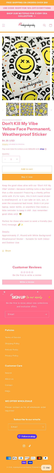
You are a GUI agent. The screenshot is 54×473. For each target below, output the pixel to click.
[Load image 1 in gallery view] (12, 109)
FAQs (7, 391)
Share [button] (8, 251)
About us (9, 379)
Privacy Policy (11, 356)
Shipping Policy (12, 343)
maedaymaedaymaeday (22, 467)
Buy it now (27, 177)
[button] (3, 25)
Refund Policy (11, 350)
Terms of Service (13, 337)
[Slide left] (3, 110)
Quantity (5, 154)
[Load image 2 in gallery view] (26, 109)
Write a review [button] (27, 282)
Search (8, 373)
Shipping (5, 144)
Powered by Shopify (39, 467)
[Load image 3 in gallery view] (41, 109)
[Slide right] (51, 110)
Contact (8, 385)
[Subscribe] (46, 314)
